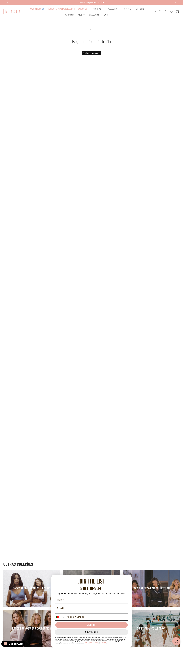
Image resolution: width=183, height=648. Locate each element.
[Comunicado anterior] (8, 2)
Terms (103, 643)
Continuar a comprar (91, 53)
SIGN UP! (91, 625)
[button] (84, 8)
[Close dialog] (128, 578)
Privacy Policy (92, 643)
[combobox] (60, 616)
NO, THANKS (91, 632)
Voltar (93, 311)
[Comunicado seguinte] (175, 2)
